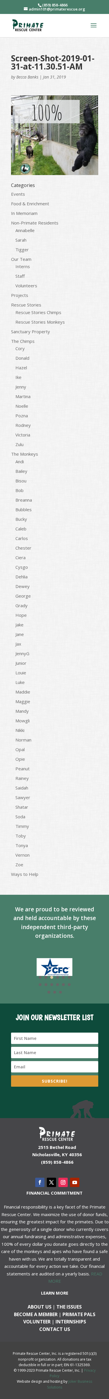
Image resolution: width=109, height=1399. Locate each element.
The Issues (69, 1307)
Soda (20, 816)
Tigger (22, 249)
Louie (20, 673)
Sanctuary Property (30, 331)
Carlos (21, 538)
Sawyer (22, 797)
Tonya (21, 845)
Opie (20, 759)
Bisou (20, 481)
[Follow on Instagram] (63, 1182)
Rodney (23, 425)
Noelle (21, 406)
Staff (20, 276)
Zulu (19, 444)
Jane (19, 634)
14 (54, 992)
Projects (19, 295)
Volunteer (37, 1321)
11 (63, 984)
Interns (22, 266)
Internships (71, 1321)
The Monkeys (24, 454)
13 (48, 992)
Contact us (54, 1329)
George (23, 596)
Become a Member (36, 1314)
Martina (23, 396)
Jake (19, 625)
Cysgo (21, 567)
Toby (20, 836)
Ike (18, 377)
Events (18, 194)
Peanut (22, 768)
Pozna (21, 415)
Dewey (22, 586)
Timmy (22, 826)
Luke (20, 682)
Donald (22, 358)
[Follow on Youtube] (74, 1182)
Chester (23, 548)
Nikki (19, 730)
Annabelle (25, 230)
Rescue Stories (26, 305)
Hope (21, 615)
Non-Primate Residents (34, 223)
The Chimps (23, 341)
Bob (19, 490)
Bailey (21, 471)
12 (69, 984)
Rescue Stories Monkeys (40, 322)
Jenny (20, 387)
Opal (20, 749)
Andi (19, 461)
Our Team (21, 259)
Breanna (23, 500)
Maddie (22, 692)
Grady (21, 605)
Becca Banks (27, 77)
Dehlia (21, 577)
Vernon (22, 855)
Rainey (22, 778)
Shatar (21, 807)
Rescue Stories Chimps (38, 312)
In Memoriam (24, 213)
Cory (20, 348)
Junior (20, 663)
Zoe (19, 864)
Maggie (22, 701)
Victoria (22, 435)
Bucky (21, 519)
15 (60, 992)
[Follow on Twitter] (51, 1182)
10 (57, 984)
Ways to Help (24, 874)
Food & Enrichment (30, 203)
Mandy (22, 711)
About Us (39, 1307)
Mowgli (22, 720)
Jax (18, 644)
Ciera (20, 557)
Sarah (20, 240)
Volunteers (26, 285)
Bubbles (23, 509)
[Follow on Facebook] (39, 1182)
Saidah (21, 788)
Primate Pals (78, 1314)
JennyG (22, 653)
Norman (23, 740)
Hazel (21, 367)
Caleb (20, 529)
